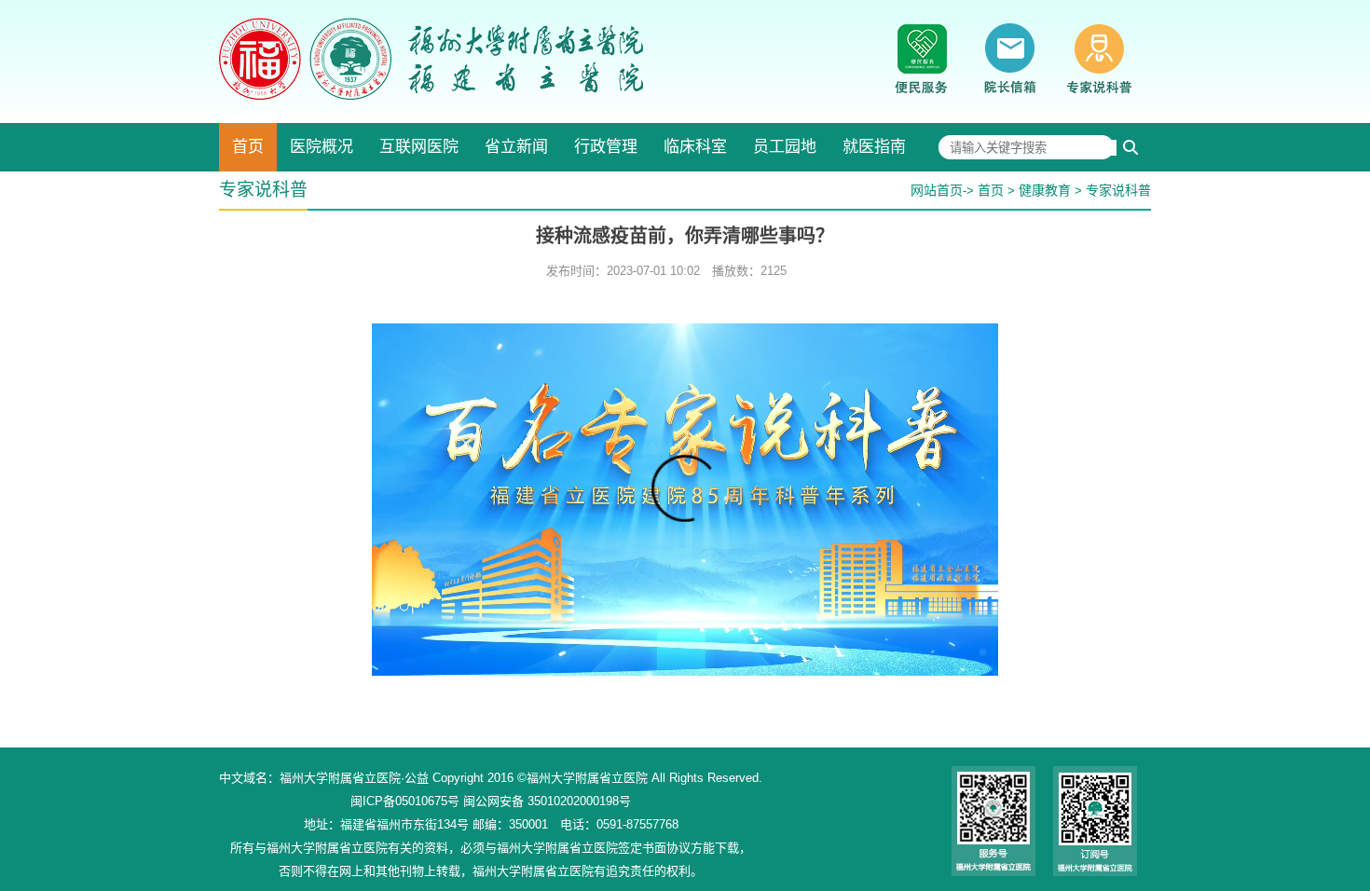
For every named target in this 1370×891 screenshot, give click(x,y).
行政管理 (605, 147)
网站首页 (937, 190)
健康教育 (1045, 190)
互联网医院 (419, 147)
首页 (248, 147)
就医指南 (874, 147)
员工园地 (784, 147)
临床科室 (695, 147)
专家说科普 (1118, 190)
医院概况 (321, 147)
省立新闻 (516, 147)
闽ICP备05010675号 (404, 801)
